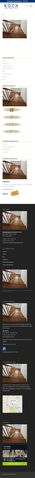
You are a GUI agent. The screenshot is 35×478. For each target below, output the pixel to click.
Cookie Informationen (8, 265)
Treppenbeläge (6, 149)
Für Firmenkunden (7, 74)
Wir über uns (6, 63)
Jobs (4, 79)
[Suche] (26, 6)
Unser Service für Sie (7, 68)
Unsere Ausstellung (7, 66)
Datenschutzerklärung (8, 262)
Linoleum (5, 144)
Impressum (5, 259)
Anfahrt (4, 254)
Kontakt (5, 76)
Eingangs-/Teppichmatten (9, 147)
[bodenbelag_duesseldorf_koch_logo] (14, 6)
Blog (4, 71)
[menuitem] (26, 6)
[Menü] (30, 6)
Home (4, 60)
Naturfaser (5, 152)
